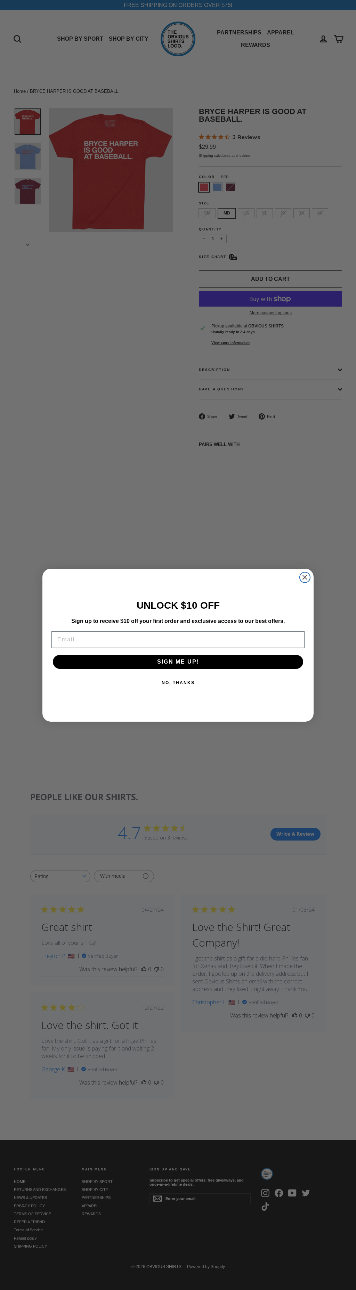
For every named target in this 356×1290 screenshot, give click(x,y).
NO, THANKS (178, 682)
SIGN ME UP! (178, 662)
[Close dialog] (305, 577)
